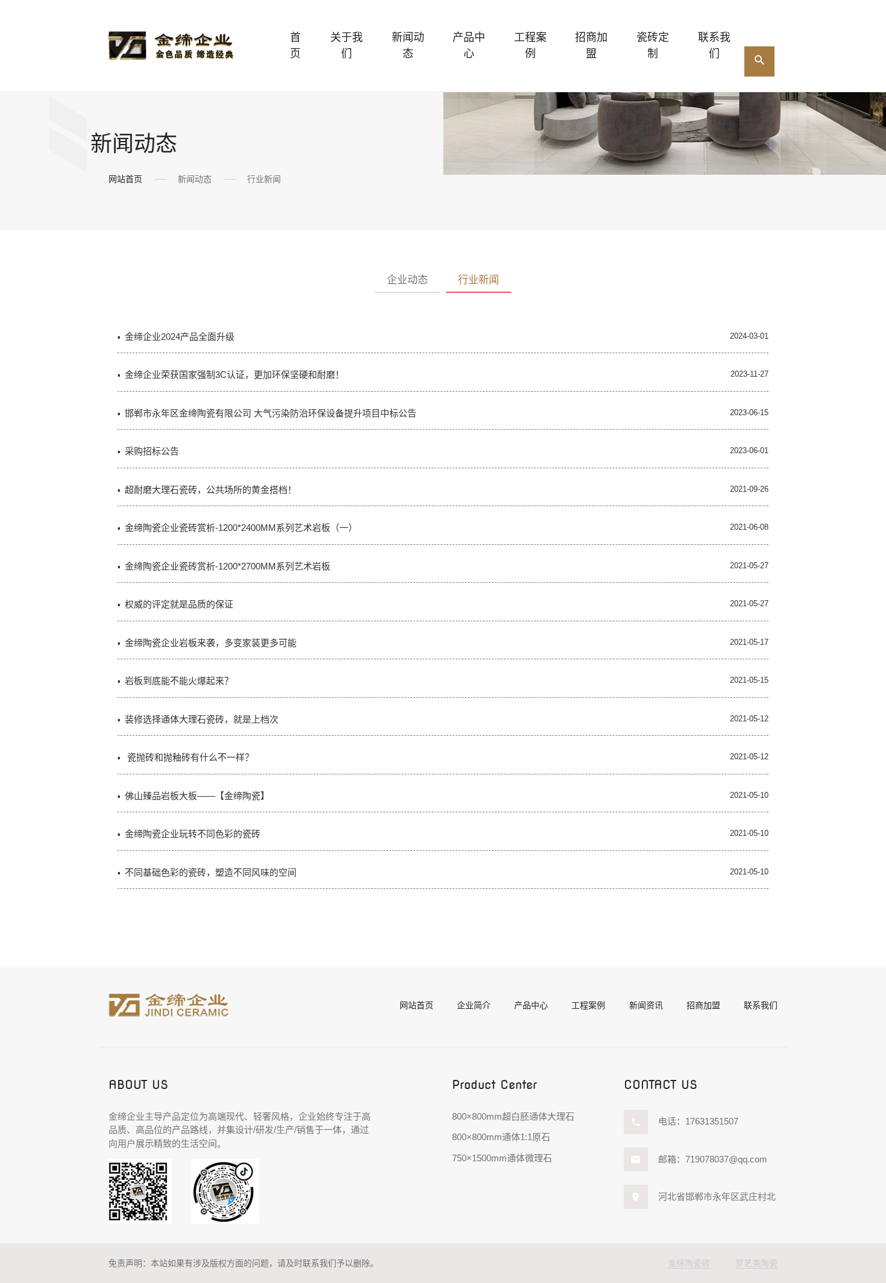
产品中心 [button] (469, 45)
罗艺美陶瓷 (756, 1263)
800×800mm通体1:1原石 (501, 1137)
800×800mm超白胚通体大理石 (513, 1116)
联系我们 (714, 45)
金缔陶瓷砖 (689, 1263)
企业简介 (474, 1005)
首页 (295, 45)
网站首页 (125, 179)
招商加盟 (591, 45)
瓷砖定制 (652, 45)
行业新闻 (478, 280)
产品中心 (531, 1005)
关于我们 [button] (346, 45)
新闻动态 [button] (408, 45)
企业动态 (407, 280)
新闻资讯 (645, 1005)
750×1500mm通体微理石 (502, 1158)
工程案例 (530, 45)
